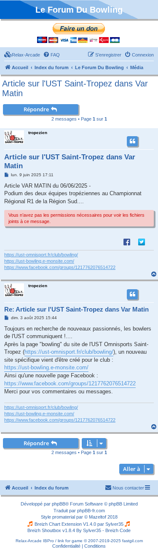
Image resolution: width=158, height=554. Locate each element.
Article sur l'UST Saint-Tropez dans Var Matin (75, 88)
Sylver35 (114, 524)
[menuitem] (22, 55)
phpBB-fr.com (91, 510)
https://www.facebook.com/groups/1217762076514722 (59, 267)
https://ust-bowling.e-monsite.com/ (39, 261)
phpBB (58, 503)
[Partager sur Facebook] (127, 241)
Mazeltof (97, 516)
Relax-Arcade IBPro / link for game (49, 540)
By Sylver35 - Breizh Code (103, 530)
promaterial (63, 516)
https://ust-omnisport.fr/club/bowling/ (41, 254)
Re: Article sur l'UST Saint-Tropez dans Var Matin (76, 309)
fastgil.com (132, 540)
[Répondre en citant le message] (132, 141)
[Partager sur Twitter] (141, 241)
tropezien (37, 132)
